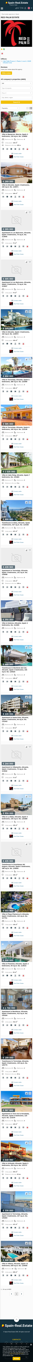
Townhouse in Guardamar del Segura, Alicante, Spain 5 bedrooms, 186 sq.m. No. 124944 (16, 866)
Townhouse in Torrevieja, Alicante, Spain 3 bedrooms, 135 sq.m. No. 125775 (15, 1063)
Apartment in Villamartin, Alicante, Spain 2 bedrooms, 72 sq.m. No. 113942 (15, 769)
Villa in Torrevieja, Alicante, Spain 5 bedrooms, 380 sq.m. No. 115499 (15, 381)
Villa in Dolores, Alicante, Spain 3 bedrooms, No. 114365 (15, 624)
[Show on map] (3, 149)
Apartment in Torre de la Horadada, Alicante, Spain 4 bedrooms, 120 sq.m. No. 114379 (15, 1115)
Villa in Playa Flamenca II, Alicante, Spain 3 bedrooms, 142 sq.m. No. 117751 (15, 916)
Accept (16, 1358)
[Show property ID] (23, 149)
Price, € (4, 93)
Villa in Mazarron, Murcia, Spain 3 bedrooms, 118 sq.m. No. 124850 (15, 135)
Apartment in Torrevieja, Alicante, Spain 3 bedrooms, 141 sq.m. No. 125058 (15, 572)
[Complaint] (2, 53)
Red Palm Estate (19, 157)
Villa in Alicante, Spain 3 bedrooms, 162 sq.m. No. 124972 (16, 333)
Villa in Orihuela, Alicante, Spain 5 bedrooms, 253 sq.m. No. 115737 (15, 1164)
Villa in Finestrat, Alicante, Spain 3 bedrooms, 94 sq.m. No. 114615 (15, 965)
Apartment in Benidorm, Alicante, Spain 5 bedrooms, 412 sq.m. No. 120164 (15, 1013)
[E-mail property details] (15, 149)
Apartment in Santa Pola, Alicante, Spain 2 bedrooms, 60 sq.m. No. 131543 (15, 719)
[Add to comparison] (26, 113)
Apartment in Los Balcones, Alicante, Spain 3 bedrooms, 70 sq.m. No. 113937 (16, 284)
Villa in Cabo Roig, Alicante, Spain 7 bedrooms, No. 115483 (16, 476)
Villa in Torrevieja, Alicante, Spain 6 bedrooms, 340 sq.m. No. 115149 (15, 428)
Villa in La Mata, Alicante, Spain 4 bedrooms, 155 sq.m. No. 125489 (15, 818)
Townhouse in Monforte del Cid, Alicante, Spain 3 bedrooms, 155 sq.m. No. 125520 (14, 670)
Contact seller (18, 153)
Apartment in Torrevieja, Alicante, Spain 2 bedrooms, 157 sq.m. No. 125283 (15, 1216)
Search (16, 102)
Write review (6, 73)
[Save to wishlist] (30, 113)
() (18, 8)
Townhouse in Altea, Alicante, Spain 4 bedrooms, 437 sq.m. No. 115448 (16, 524)
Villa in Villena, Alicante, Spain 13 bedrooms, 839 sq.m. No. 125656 (15, 1264)
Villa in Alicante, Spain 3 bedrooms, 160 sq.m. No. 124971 (16, 186)
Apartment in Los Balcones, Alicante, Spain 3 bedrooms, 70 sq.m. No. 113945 (16, 234)
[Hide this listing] (7, 149)
